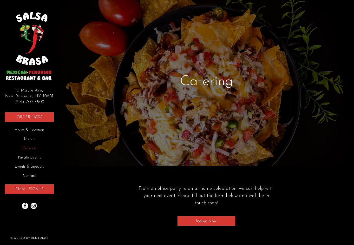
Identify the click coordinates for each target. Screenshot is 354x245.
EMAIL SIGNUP (29, 189)
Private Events (29, 157)
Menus (29, 139)
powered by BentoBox (34, 238)
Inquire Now (206, 221)
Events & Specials (29, 167)
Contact (29, 176)
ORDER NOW (29, 117)
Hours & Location (29, 130)
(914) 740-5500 (29, 102)
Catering (29, 148)
